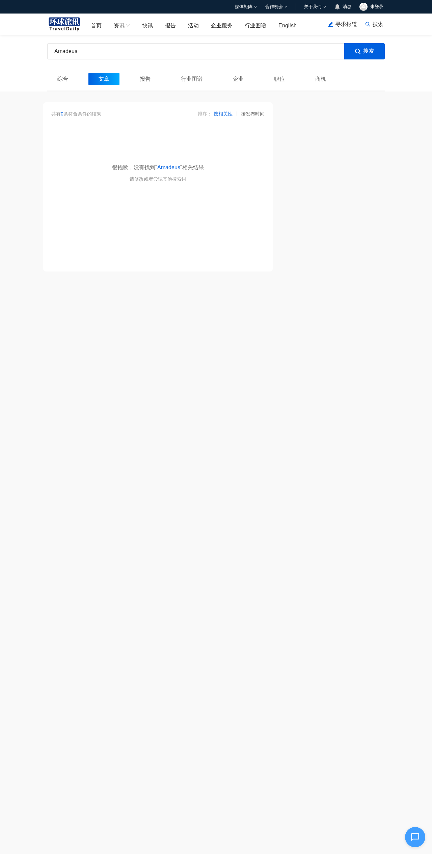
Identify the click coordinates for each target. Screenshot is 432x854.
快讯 (147, 25)
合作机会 (274, 6)
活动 (193, 25)
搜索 (368, 51)
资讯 (119, 25)
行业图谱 (255, 25)
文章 (104, 79)
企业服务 (222, 25)
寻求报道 (346, 24)
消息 (347, 6)
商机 (320, 79)
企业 (238, 79)
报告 (170, 25)
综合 (62, 79)
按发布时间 (253, 114)
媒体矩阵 (243, 6)
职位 (279, 79)
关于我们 (313, 6)
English (287, 25)
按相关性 (223, 114)
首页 (96, 25)
